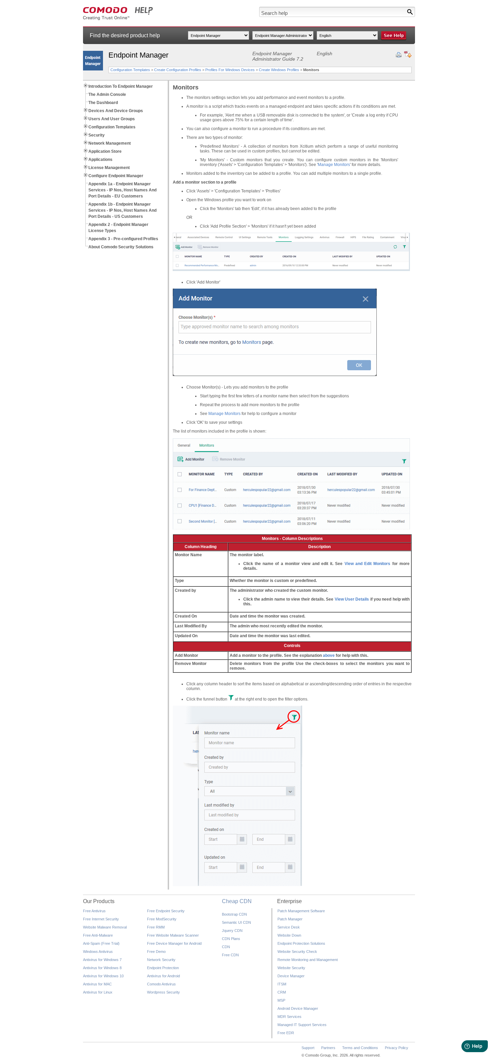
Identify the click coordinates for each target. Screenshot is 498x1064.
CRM (281, 992)
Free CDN (230, 955)
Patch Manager (290, 919)
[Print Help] (398, 55)
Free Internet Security (101, 919)
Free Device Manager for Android (174, 943)
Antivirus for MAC (97, 984)
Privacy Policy (396, 1048)
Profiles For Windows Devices (230, 70)
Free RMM (156, 927)
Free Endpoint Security (166, 911)
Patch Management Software (301, 911)
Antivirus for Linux (97, 992)
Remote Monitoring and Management (307, 960)
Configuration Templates (130, 70)
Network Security (161, 960)
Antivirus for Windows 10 (103, 976)
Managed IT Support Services (302, 1025)
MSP (281, 1000)
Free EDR (285, 1033)
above (329, 655)
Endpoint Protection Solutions (301, 943)
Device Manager (291, 976)
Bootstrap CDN (234, 914)
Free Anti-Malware (98, 935)
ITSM (281, 984)
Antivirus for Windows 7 (102, 960)
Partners (328, 1048)
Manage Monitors (334, 164)
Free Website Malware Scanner (173, 935)
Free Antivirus (94, 911)
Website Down (289, 935)
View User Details (352, 599)
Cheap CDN (237, 901)
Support (308, 1048)
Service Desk (288, 927)
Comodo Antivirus (161, 984)
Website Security (291, 968)
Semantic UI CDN (236, 922)
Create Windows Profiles (279, 70)
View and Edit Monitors (368, 563)
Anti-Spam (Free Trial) (101, 943)
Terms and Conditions (360, 1048)
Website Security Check (297, 952)
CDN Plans (231, 939)
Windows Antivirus (98, 952)
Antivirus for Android (163, 976)
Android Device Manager (297, 1008)
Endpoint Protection (163, 968)
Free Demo (156, 952)
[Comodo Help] (118, 19)
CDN (226, 947)
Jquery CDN (232, 931)
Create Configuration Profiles (177, 70)
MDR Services (289, 1017)
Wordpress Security (163, 992)
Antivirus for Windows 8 (102, 968)
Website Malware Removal (105, 927)
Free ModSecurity (162, 919)
